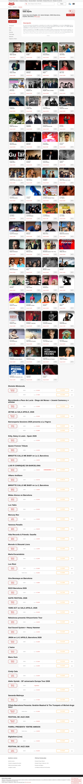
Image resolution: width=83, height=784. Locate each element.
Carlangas (12, 108)
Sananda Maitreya (47, 323)
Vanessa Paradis (30, 359)
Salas (10, 27)
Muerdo (12, 287)
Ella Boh (28, 144)
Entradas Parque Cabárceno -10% (42, 763)
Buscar (62, 3)
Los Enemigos (29, 215)
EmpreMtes (46, 144)
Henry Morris (46, 162)
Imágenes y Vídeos (13, 38)
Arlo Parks (62, 54)
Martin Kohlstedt (14, 251)
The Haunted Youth (47, 341)
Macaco (28, 233)
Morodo (62, 269)
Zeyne (45, 377)
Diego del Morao (14, 126)
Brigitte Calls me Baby (48, 90)
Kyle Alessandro (14, 197)
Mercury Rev (29, 251)
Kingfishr (45, 180)
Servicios (11, 32)
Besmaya (12, 90)
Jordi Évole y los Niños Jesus (17, 180)
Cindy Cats (29, 108)
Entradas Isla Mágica (23, 0)
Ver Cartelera (70, 14)
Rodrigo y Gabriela (30, 323)
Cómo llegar (11, 34)
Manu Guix (45, 233)
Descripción (11, 25)
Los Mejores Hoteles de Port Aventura (42, 767)
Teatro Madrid (39, 0)
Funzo (62, 144)
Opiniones (11, 36)
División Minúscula (47, 126)
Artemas (28, 72)
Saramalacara (63, 323)
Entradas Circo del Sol (57, 0)
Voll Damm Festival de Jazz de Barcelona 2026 (21, 377)
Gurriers (28, 162)
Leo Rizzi (12, 215)
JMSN (62, 162)
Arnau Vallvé (13, 72)
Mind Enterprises (14, 269)
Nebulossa (45, 287)
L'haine (28, 197)
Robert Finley (13, 323)
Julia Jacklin (29, 180)
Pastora (62, 287)
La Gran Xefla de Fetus (48, 197)
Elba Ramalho (13, 144)
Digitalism (28, 126)
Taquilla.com (10, 2)
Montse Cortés (46, 269)
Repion (45, 305)
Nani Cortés (29, 287)
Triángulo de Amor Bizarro (16, 359)
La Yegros (62, 197)
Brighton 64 (29, 90)
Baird (45, 72)
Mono (28, 269)
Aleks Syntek (13, 54)
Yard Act (28, 377)
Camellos (62, 90)
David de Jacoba (64, 108)
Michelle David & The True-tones (51, 251)
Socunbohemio (13, 341)
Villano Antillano (63, 359)
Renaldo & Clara (30, 305)
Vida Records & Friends (49, 359)
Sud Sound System (31, 341)
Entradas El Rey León (47, 0)
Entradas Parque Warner (14, 0)
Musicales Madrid (32, 0)
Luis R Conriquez (14, 233)
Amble (28, 54)
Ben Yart (62, 72)
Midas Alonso (63, 251)
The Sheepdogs (64, 341)
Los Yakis (62, 215)
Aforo (10, 30)
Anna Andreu (46, 54)
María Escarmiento (64, 233)
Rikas (62, 305)
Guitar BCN (12, 162)
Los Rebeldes (46, 215)
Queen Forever (13, 305)
